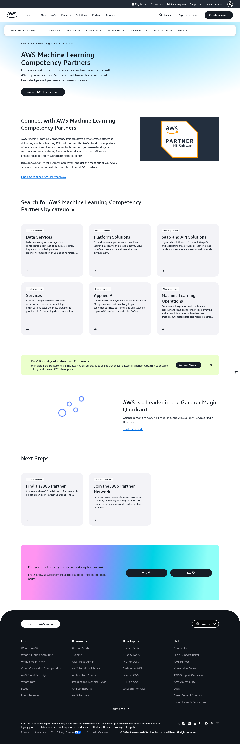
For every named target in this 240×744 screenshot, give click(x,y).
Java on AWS (131, 675)
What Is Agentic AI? (33, 661)
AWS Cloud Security (33, 675)
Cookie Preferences (97, 732)
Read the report (133, 429)
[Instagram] (195, 724)
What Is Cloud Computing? (37, 655)
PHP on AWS (131, 681)
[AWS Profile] (230, 4)
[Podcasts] (211, 724)
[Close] (211, 365)
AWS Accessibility (184, 681)
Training (77, 655)
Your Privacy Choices (62, 732)
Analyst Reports (82, 688)
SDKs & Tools (131, 655)
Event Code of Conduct (188, 695)
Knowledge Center (185, 668)
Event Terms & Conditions (190, 702)
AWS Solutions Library (86, 668)
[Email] (217, 724)
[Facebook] (183, 724)
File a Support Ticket (186, 655)
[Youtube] (206, 724)
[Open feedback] (236, 372)
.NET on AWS (131, 661)
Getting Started (81, 648)
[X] (178, 724)
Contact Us (180, 648)
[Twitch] (200, 724)
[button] (48, 15)
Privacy (25, 732)
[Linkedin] (189, 724)
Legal (177, 688)
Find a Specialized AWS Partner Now (43, 177)
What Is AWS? (29, 648)
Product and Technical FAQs (89, 681)
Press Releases (30, 695)
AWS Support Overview (188, 675)
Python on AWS (132, 668)
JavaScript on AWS (134, 688)
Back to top (118, 709)
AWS (23, 43)
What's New (28, 681)
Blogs (24, 688)
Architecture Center (84, 675)
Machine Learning (40, 43)
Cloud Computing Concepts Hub (41, 668)
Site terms (40, 732)
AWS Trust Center (83, 661)
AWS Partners (80, 695)
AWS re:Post (181, 661)
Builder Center (132, 648)
